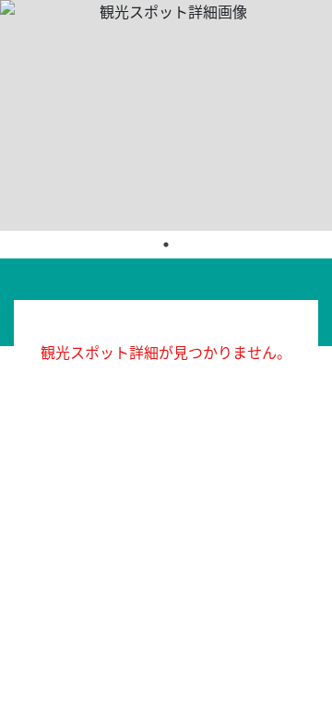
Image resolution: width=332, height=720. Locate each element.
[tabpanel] (166, 115)
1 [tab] (166, 244)
